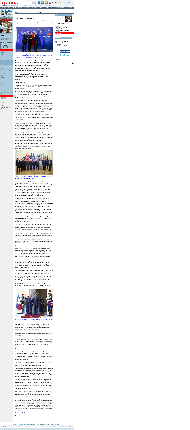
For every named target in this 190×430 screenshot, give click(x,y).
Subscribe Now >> (5, 50)
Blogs (2, 93)
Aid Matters (3, 35)
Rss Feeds (28, 426)
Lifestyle (2, 79)
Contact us (35, 426)
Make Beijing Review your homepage (66, 426)
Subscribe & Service (52, 426)
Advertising (43, 426)
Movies (2, 84)
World (2, 54)
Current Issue (4, 42)
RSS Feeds (2, 101)
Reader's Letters (4, 105)
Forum (2, 68)
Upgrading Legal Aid (60, 23)
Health (2, 75)
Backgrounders (4, 86)
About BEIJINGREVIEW (5, 426)
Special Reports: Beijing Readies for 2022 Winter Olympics (63, 28)
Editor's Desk (5, 45)
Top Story (40, 12)
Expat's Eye (3, 73)
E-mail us (2, 99)
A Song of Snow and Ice (61, 26)
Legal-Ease (3, 64)
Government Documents (5, 70)
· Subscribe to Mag (5, 47)
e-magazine (6, 16)
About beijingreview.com (17, 426)
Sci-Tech (2, 77)
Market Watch (3, 62)
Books (2, 82)
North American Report (5, 66)
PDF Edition (3, 102)
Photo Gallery (3, 91)
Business (2, 59)
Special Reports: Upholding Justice (63, 25)
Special (2, 89)
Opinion (2, 52)
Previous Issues (5, 46)
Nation (2, 56)
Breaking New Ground (60, 35)
